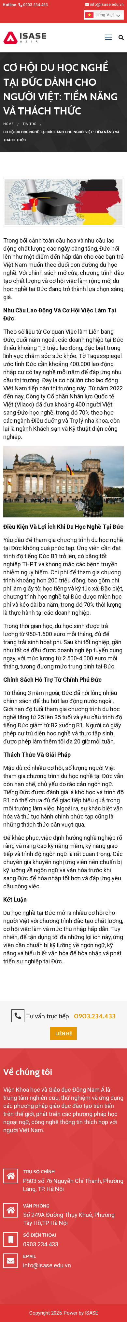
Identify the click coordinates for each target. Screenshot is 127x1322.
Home (8, 124)
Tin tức (29, 124)
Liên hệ (63, 1033)
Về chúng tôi (27, 1071)
